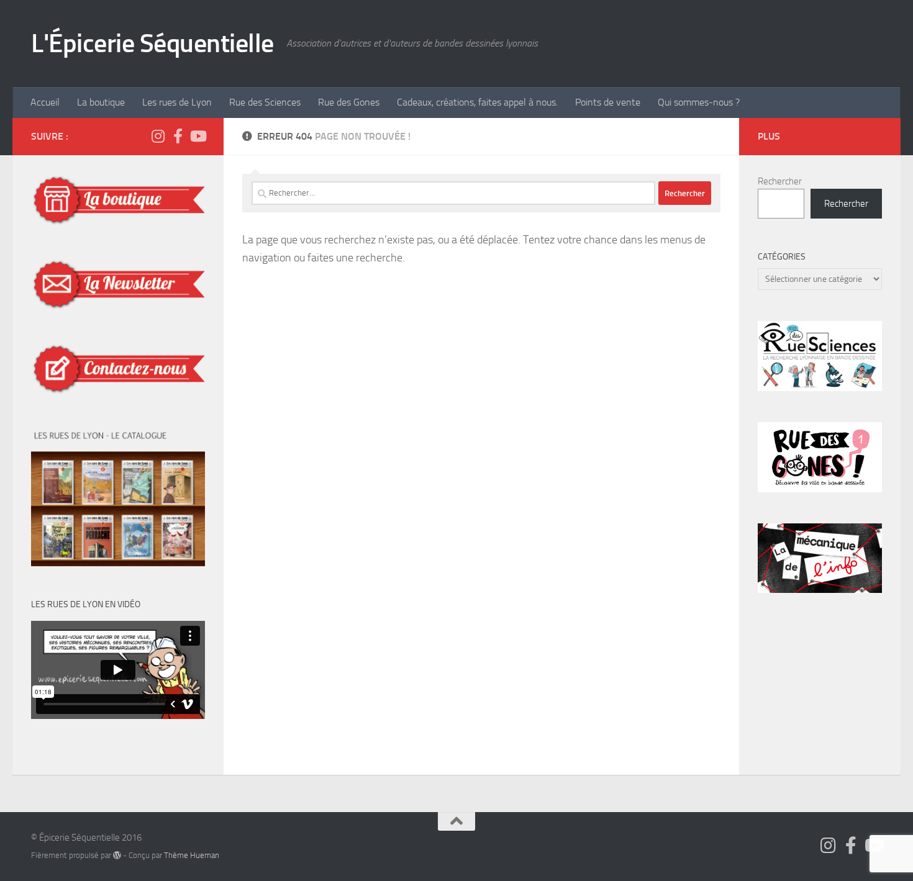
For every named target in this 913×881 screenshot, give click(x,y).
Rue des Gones (348, 102)
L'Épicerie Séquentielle (152, 43)
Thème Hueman (191, 855)
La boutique (101, 102)
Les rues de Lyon (177, 102)
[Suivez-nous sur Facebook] (177, 136)
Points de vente (607, 102)
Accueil (45, 102)
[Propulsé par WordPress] (117, 855)
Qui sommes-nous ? (699, 102)
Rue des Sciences (265, 102)
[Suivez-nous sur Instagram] (157, 136)
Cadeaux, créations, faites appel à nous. (477, 102)
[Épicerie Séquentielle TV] (197, 136)
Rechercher (780, 181)
